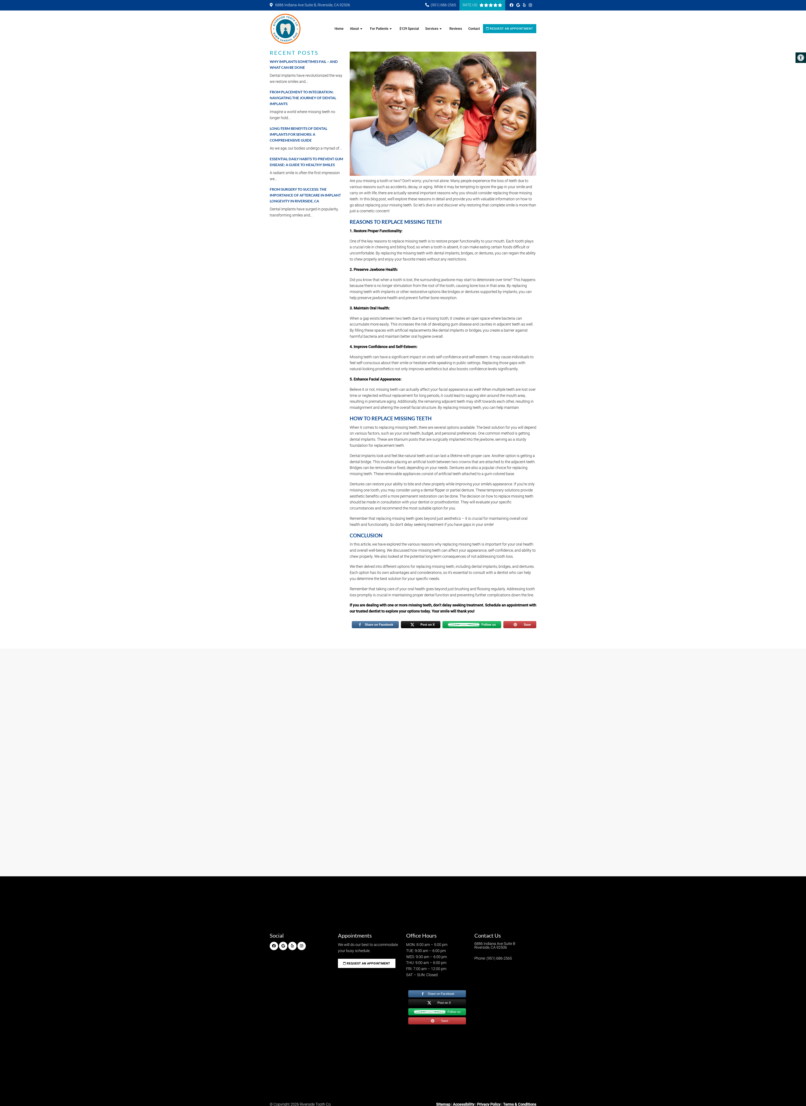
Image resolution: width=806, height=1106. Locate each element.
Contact (474, 29)
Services (431, 29)
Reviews (455, 29)
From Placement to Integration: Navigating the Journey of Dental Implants (303, 98)
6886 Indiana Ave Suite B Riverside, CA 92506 (494, 945)
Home (339, 29)
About (354, 29)
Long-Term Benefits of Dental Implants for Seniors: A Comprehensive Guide (298, 134)
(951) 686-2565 (443, 5)
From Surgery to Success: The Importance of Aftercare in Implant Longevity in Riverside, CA (305, 195)
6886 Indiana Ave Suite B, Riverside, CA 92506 (312, 5)
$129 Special (409, 29)
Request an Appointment (511, 28)
